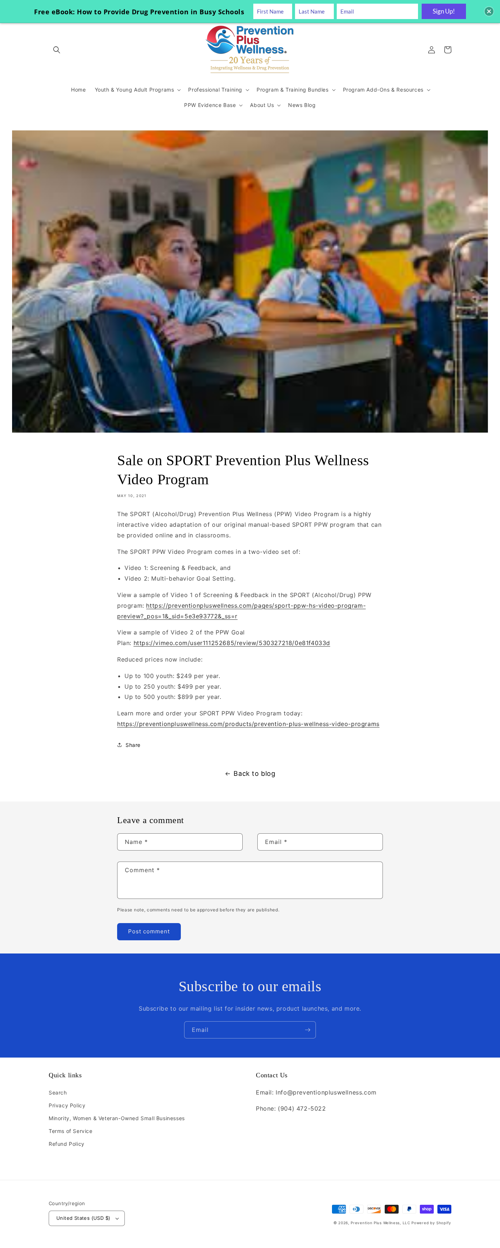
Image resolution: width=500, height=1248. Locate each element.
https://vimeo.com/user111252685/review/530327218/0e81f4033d (232, 643)
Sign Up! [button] (444, 11)
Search (58, 1092)
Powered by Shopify (431, 1223)
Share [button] (133, 745)
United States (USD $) (83, 1218)
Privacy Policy (67, 1105)
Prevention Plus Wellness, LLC (380, 1223)
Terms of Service (71, 1131)
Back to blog (254, 773)
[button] (57, 50)
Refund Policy (67, 1144)
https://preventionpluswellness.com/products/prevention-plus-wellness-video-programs (248, 723)
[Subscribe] (307, 1029)
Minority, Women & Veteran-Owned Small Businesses (117, 1118)
